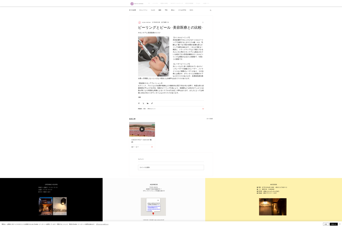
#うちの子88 (182, 10)
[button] (210, 10)
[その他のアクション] (203, 22)
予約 (166, 10)
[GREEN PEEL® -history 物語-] (142, 129)
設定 (326, 224)
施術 (160, 10)
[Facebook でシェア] (139, 103)
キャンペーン (143, 10)
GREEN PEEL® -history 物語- (141, 141)
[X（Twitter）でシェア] (143, 103)
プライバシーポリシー (102, 224)
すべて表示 (210, 119)
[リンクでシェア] (152, 103)
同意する (333, 224)
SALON (153, 10)
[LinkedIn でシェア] (147, 103)
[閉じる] (340, 224)
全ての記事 (132, 10)
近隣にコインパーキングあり (271, 191)
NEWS (191, 10)
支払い (173, 10)
